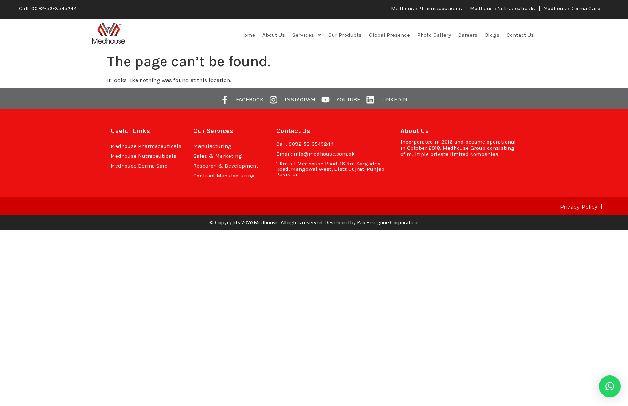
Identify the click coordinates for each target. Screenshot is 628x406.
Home (247, 35)
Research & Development (225, 165)
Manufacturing (212, 146)
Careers (468, 35)
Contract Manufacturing (224, 175)
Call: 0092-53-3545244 (48, 8)
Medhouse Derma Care (571, 8)
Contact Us (520, 35)
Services (303, 35)
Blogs (492, 35)
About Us (273, 35)
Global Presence (389, 35)
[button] (307, 35)
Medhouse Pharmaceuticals (426, 8)
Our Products (345, 35)
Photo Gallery (434, 35)
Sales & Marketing (217, 156)
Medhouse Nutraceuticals (502, 8)
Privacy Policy (579, 207)
